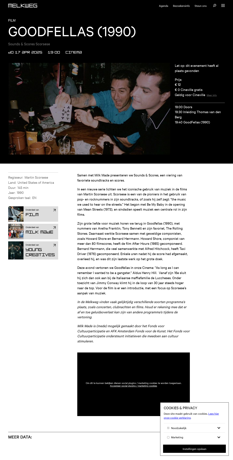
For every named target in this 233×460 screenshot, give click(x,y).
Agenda (163, 6)
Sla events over (31, 432)
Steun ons (201, 6)
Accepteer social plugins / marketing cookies (133, 385)
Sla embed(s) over (170, 343)
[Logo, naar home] (22, 6)
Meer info (212, 95)
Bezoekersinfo (181, 6)
